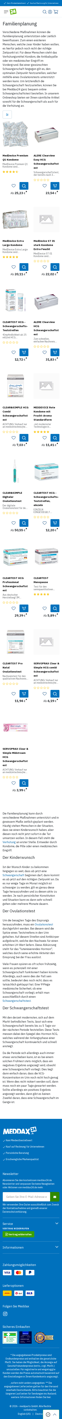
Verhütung (9, 842)
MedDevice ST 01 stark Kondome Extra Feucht (44, 245)
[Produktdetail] (23, 186)
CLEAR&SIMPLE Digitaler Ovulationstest (12, 497)
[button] (13, 186)
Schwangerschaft (13, 875)
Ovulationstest (44, 924)
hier (49, 1397)
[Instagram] (5, 1313)
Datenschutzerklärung (15, 1211)
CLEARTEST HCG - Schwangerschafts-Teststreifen (15, 326)
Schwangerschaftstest (17, 1000)
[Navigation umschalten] (6, 11)
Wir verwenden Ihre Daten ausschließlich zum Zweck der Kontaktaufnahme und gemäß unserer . (31, 1208)
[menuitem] (24, 1414)
